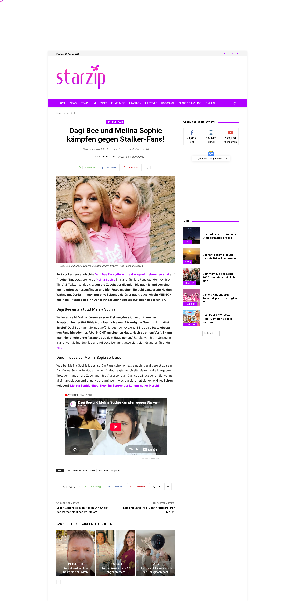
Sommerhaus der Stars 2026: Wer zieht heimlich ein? (218, 277)
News (92, 470)
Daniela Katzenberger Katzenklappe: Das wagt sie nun (220, 298)
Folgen (211, 130)
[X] (232, 54)
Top (68, 470)
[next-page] (64, 582)
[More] (168, 486)
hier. (59, 347)
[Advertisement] (147, 24)
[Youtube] (237, 54)
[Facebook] (224, 54)
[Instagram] (228, 54)
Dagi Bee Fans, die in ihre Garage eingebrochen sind (132, 274)
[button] (235, 103)
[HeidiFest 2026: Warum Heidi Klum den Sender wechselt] (191, 318)
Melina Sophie (105, 279)
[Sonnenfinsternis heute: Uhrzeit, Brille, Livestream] (191, 256)
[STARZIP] (80, 77)
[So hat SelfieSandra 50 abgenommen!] (115, 553)
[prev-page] (58, 582)
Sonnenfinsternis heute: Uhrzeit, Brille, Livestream (219, 256)
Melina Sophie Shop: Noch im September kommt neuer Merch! (114, 385)
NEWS (188, 241)
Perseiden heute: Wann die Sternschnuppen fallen (219, 235)
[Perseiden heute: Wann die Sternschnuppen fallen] (191, 235)
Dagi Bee (115, 470)
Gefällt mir (191, 130)
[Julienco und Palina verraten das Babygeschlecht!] (155, 553)
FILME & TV (190, 303)
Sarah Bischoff (107, 156)
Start (58, 113)
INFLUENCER (69, 113)
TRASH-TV (189, 283)
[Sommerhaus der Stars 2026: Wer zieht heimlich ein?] (191, 276)
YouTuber (103, 470)
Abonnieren (230, 130)
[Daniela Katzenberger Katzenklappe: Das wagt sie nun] (191, 297)
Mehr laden (209, 333)
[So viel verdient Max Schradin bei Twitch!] (75, 553)
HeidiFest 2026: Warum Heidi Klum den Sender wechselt (217, 319)
